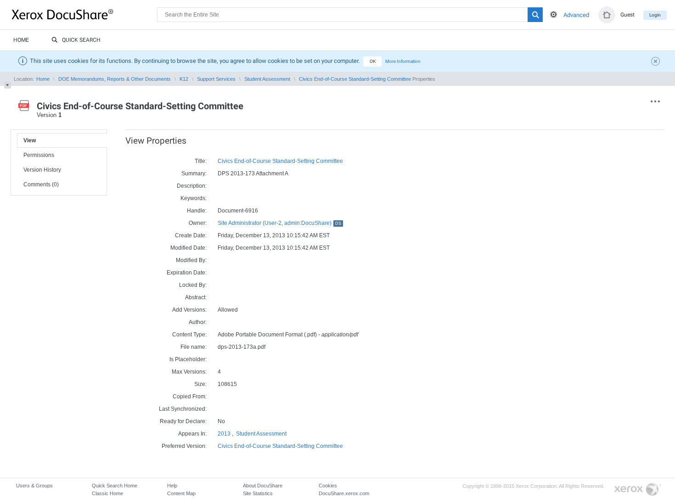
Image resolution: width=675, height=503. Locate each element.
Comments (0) (41, 184)
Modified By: (191, 260)
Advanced (576, 14)
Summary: (194, 173)
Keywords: (193, 198)
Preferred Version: (184, 446)
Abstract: (196, 297)
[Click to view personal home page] (606, 14)
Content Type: (189, 334)
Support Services (216, 79)
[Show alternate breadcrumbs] (7, 85)
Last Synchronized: (183, 409)
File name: (193, 347)
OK (373, 61)
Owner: (198, 223)
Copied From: (190, 396)
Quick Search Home (114, 485)
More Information (403, 61)
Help (172, 485)
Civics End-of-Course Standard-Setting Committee (355, 79)
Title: (201, 161)
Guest (627, 14)
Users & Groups (34, 485)
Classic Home (107, 493)
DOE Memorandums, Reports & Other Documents (114, 79)
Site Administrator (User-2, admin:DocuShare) (279, 223)
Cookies (328, 485)
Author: (198, 322)
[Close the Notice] (656, 62)
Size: (200, 384)
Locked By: (193, 285)
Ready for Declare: (183, 421)
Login (655, 14)
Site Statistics (258, 493)
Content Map (181, 493)
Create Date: (191, 235)
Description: (192, 186)
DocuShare (84, 14)
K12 (184, 79)
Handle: (197, 210)
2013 (224, 433)
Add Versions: (189, 310)
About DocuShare (262, 485)
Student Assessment (267, 79)
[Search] (535, 14)
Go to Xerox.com (637, 490)
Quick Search (81, 40)
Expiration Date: (187, 272)
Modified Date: (188, 248)
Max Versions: (189, 372)
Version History (42, 170)
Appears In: (192, 433)
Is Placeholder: (188, 359)
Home (21, 40)
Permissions (38, 155)
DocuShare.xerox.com (344, 493)
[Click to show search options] (553, 14)
